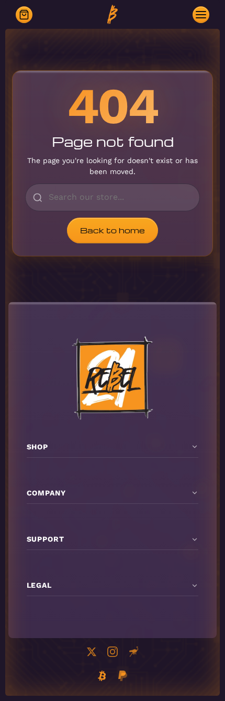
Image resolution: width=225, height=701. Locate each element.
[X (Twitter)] (91, 651)
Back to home (112, 230)
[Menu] (201, 14)
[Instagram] (112, 651)
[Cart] (24, 14)
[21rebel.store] (112, 15)
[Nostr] (133, 651)
